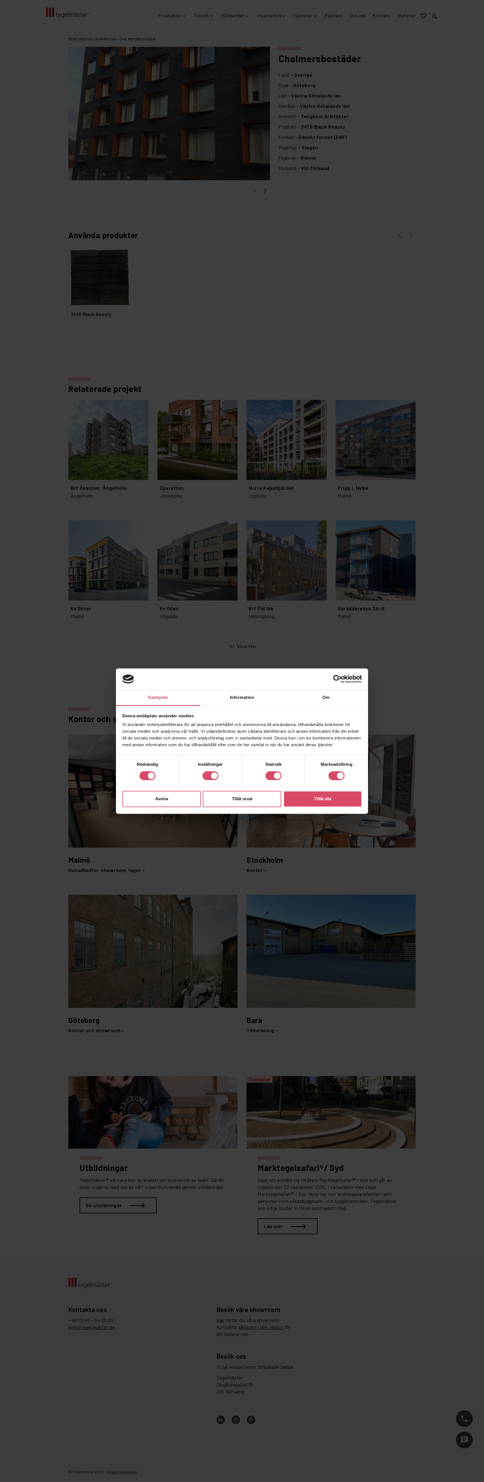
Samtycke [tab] (158, 697)
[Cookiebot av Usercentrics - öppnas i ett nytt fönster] (337, 679)
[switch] (210, 775)
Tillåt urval (242, 799)
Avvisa (161, 799)
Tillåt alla (322, 799)
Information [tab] (242, 697)
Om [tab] (326, 697)
